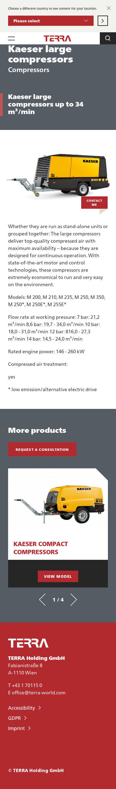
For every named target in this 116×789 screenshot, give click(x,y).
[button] (51, 21)
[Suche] (108, 38)
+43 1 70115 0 (27, 685)
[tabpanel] (58, 528)
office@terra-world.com (39, 692)
